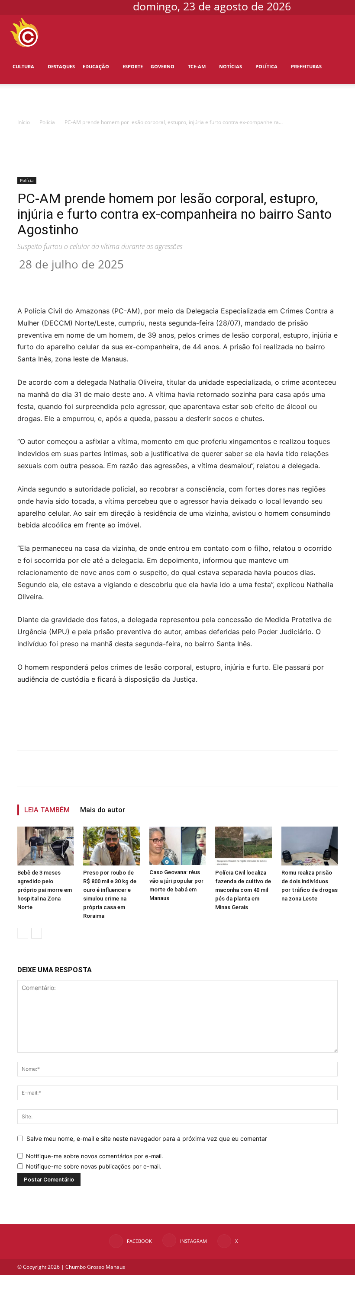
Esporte (133, 66)
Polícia (22, 101)
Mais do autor (102, 810)
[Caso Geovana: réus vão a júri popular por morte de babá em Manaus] (177, 846)
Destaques (61, 66)
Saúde (47, 101)
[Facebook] (311, 6)
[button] (336, 32)
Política (266, 66)
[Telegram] (194, 280)
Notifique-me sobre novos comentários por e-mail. (94, 1156)
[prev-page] (22, 933)
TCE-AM (197, 66)
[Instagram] (325, 6)
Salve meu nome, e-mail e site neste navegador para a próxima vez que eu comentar (146, 1138)
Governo (162, 66)
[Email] (175, 280)
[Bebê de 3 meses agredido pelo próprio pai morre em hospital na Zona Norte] (45, 846)
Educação (96, 66)
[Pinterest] (135, 280)
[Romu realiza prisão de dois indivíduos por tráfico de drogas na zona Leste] (309, 846)
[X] (339, 6)
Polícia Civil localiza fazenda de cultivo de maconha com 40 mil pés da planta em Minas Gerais (243, 889)
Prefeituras (306, 66)
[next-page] (36, 933)
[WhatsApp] (155, 280)
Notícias (230, 66)
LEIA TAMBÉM (47, 810)
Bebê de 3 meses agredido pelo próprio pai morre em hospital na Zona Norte (44, 889)
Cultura (23, 66)
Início (23, 122)
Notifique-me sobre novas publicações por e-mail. (93, 1166)
